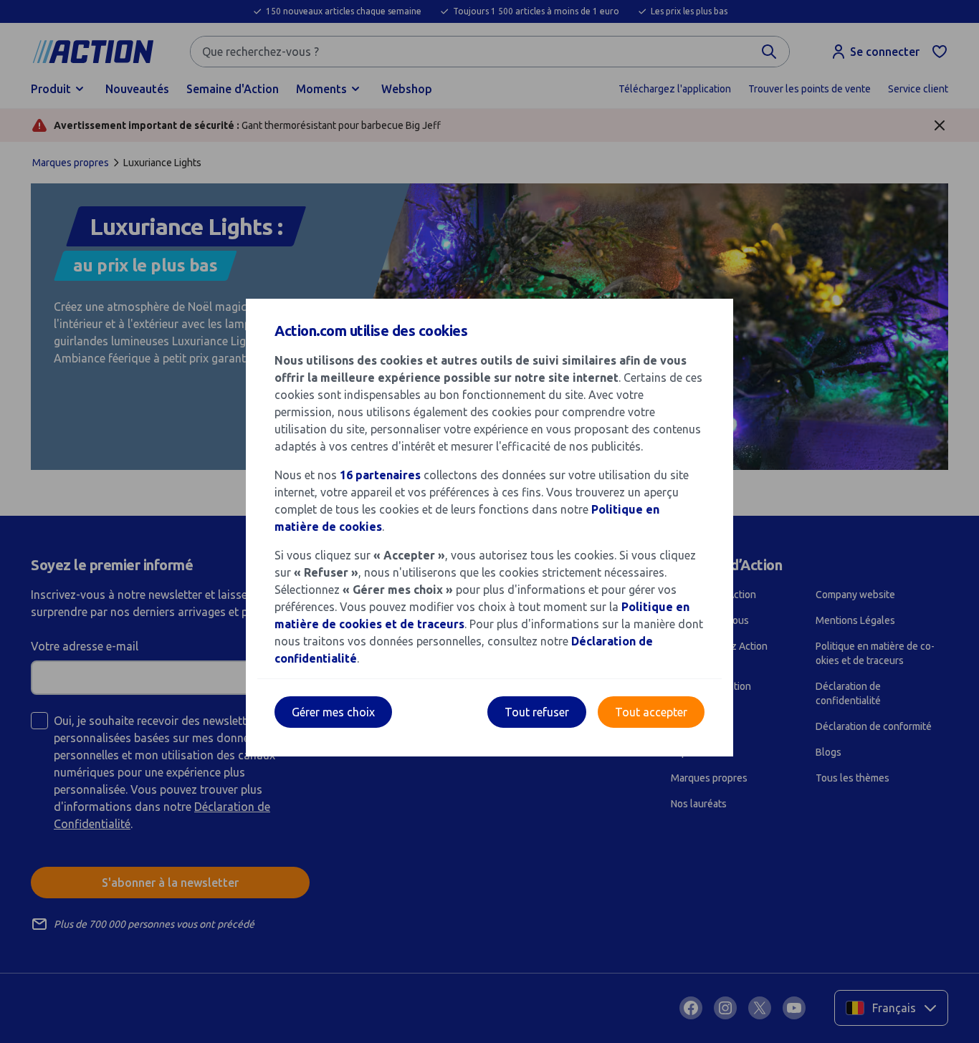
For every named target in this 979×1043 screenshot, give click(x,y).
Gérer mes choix (333, 712)
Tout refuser (537, 712)
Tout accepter (651, 712)
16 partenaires (380, 474)
